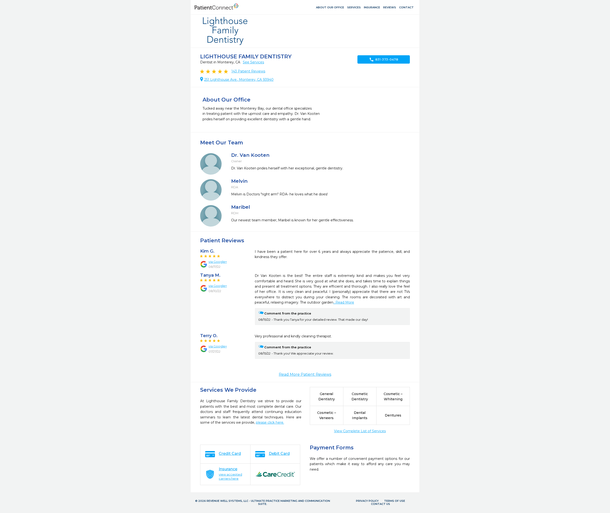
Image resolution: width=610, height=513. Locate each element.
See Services (253, 62)
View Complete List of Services (360, 431)
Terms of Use (394, 501)
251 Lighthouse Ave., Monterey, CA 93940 (239, 79)
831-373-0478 (383, 59)
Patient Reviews (248, 71)
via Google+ (217, 262)
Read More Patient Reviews (305, 374)
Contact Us (380, 504)
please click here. (270, 422)
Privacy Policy (367, 501)
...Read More (343, 302)
